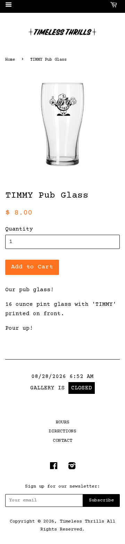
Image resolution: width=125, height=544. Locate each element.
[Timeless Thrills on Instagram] (72, 467)
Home (10, 60)
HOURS (62, 422)
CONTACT (62, 440)
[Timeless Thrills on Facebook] (54, 467)
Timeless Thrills (82, 521)
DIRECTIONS (62, 431)
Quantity (19, 229)
